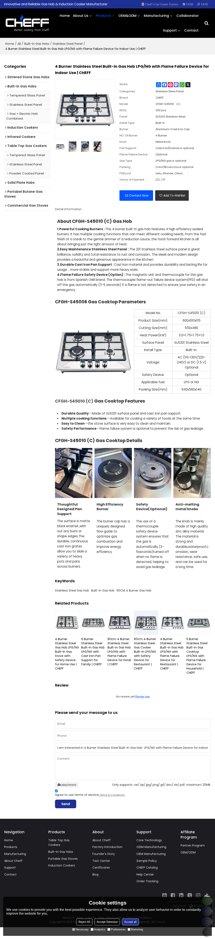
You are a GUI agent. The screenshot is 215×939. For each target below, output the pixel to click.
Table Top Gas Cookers (58, 842)
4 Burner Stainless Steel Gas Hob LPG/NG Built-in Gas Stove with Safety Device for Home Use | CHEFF (67, 654)
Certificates (101, 867)
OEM (204, 4)
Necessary (82, 929)
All (19, 44)
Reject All (84, 921)
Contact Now (138, 195)
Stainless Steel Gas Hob (72, 590)
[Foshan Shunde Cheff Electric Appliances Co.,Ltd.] (27, 23)
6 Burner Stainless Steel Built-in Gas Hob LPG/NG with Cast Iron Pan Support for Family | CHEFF (93, 651)
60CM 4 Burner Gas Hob (134, 590)
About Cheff (13, 861)
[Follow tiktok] (206, 895)
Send (65, 804)
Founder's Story (103, 854)
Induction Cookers (61, 865)
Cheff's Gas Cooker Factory (161, 4)
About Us (80, 15)
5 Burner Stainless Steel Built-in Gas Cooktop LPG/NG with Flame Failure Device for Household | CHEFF (196, 656)
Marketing (137, 929)
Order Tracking (147, 881)
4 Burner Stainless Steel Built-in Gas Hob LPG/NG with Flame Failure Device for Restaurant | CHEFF (172, 654)
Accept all (130, 921)
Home (65, 15)
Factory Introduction (107, 847)
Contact (191, 30)
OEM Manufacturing (151, 854)
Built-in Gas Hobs (36, 44)
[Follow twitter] (190, 895)
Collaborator (187, 15)
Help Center (145, 874)
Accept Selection (107, 921)
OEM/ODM (188, 852)
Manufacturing (156, 15)
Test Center (101, 861)
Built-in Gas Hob (102, 590)
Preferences (118, 929)
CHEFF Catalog (147, 867)
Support (170, 30)
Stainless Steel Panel (68, 44)
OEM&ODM (127, 15)
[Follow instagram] (198, 895)
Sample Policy (146, 861)
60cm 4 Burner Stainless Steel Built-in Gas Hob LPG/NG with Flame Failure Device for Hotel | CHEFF (119, 651)
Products (103, 15)
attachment (68, 784)
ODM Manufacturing (151, 847)
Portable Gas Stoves (63, 859)
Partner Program (193, 845)
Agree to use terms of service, (90, 795)
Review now (142, 696)
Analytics (99, 929)
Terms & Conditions (112, 795)
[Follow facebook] (173, 895)
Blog (95, 874)
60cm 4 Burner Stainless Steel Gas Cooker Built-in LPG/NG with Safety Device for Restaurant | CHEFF (145, 654)
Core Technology (149, 840)
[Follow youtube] (164, 895)
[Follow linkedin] (181, 895)
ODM (189, 4)
